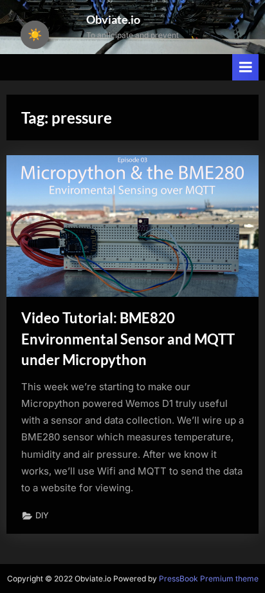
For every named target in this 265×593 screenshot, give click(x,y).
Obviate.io (113, 19)
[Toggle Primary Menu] (245, 67)
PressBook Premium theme (209, 578)
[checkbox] (35, 35)
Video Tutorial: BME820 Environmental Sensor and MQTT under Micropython (128, 339)
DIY (42, 515)
